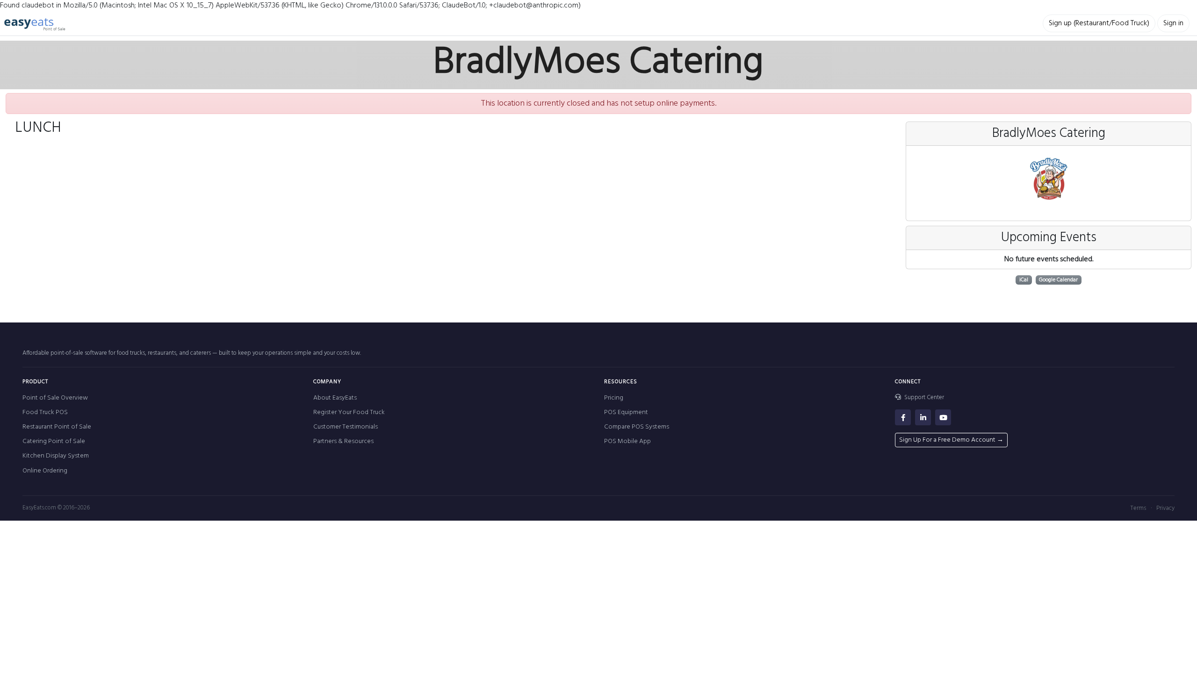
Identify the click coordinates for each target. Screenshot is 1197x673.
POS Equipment (626, 412)
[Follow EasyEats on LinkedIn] (923, 417)
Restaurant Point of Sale (56, 427)
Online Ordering (44, 470)
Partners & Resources (343, 441)
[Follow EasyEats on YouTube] (943, 417)
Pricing (613, 398)
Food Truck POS (45, 412)
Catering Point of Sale (53, 441)
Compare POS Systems (636, 427)
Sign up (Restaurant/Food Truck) (1099, 23)
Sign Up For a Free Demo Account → (951, 440)
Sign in (1173, 23)
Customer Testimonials (345, 427)
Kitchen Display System (55, 456)
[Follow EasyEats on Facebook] (903, 417)
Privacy (1165, 508)
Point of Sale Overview (55, 398)
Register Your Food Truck (349, 412)
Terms (1138, 508)
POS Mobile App (627, 441)
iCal (1023, 280)
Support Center (923, 397)
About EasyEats (335, 398)
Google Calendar (1058, 280)
